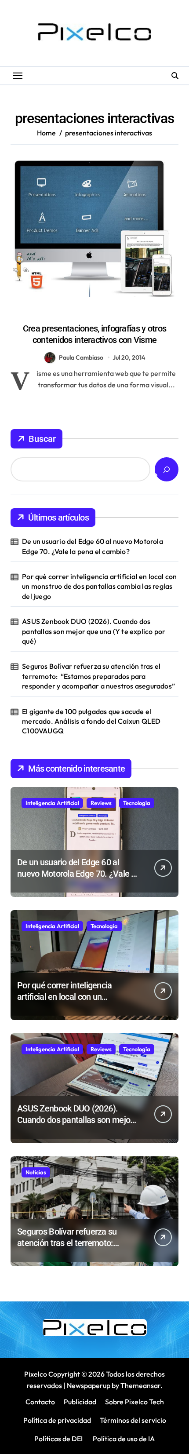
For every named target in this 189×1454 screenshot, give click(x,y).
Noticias (35, 1172)
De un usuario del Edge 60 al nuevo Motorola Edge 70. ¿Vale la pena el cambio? (92, 546)
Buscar (42, 439)
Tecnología (136, 802)
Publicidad (80, 1401)
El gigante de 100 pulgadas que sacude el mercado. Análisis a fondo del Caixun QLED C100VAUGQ (91, 721)
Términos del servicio (133, 1420)
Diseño (94, 313)
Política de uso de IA (123, 1438)
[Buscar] (166, 469)
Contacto (40, 1401)
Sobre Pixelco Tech (134, 1401)
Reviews (101, 802)
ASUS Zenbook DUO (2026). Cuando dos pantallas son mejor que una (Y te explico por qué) (93, 631)
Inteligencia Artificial (52, 802)
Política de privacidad (57, 1420)
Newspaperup (88, 1385)
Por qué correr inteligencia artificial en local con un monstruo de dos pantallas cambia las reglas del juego (99, 586)
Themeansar (140, 1385)
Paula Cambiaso (81, 357)
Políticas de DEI (58, 1438)
